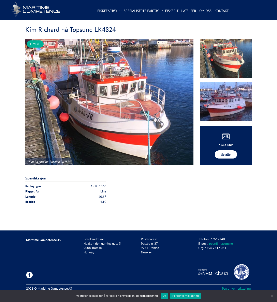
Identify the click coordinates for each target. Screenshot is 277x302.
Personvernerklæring (236, 288)
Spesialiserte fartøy (141, 11)
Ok (164, 295)
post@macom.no (221, 243)
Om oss (205, 11)
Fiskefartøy (107, 11)
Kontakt (222, 11)
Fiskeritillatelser (180, 11)
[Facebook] (29, 275)
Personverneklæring (185, 295)
